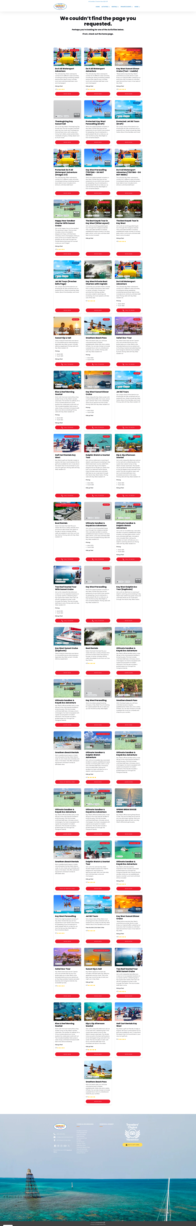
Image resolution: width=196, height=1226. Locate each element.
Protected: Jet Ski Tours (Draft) (127, 122)
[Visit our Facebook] (55, 1146)
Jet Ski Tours (122, 392)
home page (107, 34)
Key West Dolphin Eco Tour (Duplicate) (126, 588)
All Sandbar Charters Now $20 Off (98, 1)
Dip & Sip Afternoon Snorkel (125, 456)
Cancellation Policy (82, 1151)
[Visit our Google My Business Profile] (58, 1146)
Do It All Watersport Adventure (64, 69)
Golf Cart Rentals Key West (65, 456)
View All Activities (82, 1149)
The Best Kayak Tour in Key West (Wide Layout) (97, 221)
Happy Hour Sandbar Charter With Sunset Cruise (65, 223)
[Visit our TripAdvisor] (65, 1146)
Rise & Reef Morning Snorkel (64, 393)
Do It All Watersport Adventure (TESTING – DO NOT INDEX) (128, 172)
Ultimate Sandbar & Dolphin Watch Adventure (126, 525)
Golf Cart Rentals (82, 1132)
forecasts (108, 1146)
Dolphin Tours (81, 1143)
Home (98, 6)
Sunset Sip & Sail (63, 338)
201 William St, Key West (64, 1140)
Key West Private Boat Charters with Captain (96, 282)
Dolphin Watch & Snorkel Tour (98, 456)
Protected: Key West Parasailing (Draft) (96, 122)
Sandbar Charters (82, 1130)
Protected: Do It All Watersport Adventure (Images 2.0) (66, 172)
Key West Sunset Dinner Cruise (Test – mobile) (127, 69)
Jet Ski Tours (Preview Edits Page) (65, 282)
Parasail (79, 1140)
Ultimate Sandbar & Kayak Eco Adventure (96, 524)
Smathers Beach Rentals (67, 752)
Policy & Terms (81, 1153)
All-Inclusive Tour (82, 1138)
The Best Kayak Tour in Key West (127, 221)
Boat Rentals (61, 523)
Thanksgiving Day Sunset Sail (64, 122)
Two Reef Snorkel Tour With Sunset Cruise (65, 588)
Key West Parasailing (96, 587)
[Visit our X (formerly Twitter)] (69, 1146)
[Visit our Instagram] (61, 1146)
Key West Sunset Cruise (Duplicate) (66, 649)
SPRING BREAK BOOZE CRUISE (126, 810)
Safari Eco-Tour (124, 338)
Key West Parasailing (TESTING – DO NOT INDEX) (96, 172)
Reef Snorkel (80, 1136)
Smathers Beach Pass (96, 338)
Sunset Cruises (81, 1134)
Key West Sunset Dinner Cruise (97, 393)
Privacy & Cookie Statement (98, 1224)
